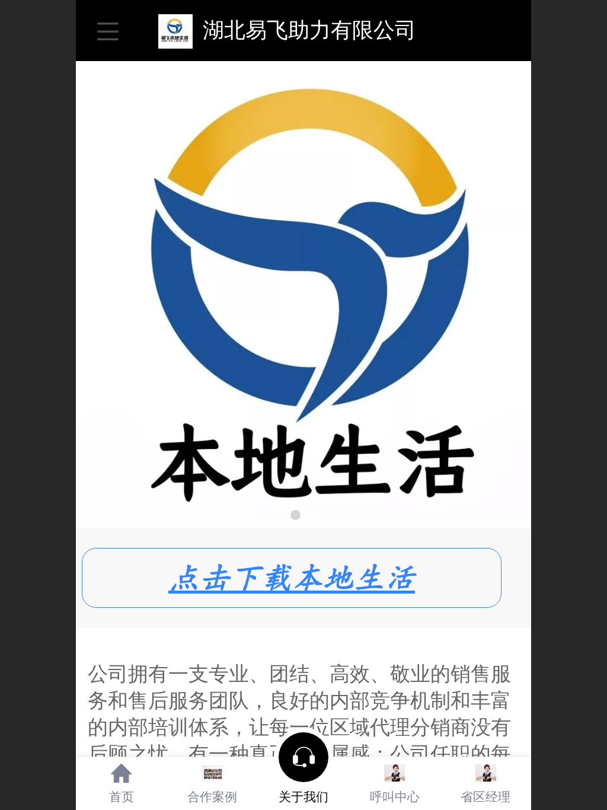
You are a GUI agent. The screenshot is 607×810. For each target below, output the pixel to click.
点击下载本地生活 (291, 578)
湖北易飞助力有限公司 (303, 30)
